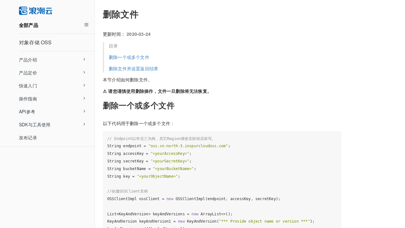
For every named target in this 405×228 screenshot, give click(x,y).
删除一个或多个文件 (129, 57)
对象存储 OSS (35, 42)
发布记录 (28, 137)
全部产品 (28, 25)
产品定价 (28, 72)
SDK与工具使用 (35, 124)
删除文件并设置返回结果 (133, 68)
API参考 (27, 111)
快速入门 (28, 85)
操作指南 (28, 98)
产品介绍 (28, 59)
